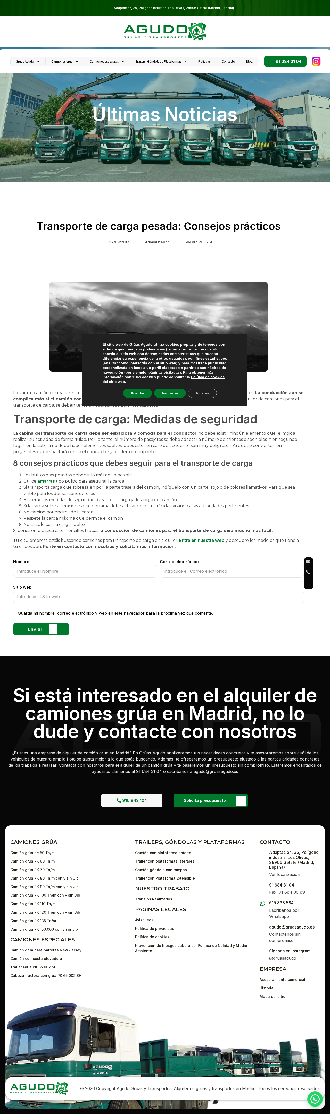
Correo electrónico (179, 561)
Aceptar (137, 393)
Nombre (21, 561)
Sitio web (22, 587)
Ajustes (202, 393)
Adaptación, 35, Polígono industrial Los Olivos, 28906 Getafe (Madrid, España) (174, 8)
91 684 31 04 (281, 885)
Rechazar (170, 393)
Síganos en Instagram (290, 950)
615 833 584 (281, 902)
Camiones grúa (62, 61)
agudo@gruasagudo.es (292, 927)
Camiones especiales (104, 61)
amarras (46, 481)
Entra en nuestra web (202, 540)
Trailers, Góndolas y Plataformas (158, 61)
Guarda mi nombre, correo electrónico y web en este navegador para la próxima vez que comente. (115, 613)
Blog (249, 61)
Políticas (204, 61)
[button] (315, 1099)
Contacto (228, 61)
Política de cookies (208, 377)
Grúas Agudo (25, 61)
